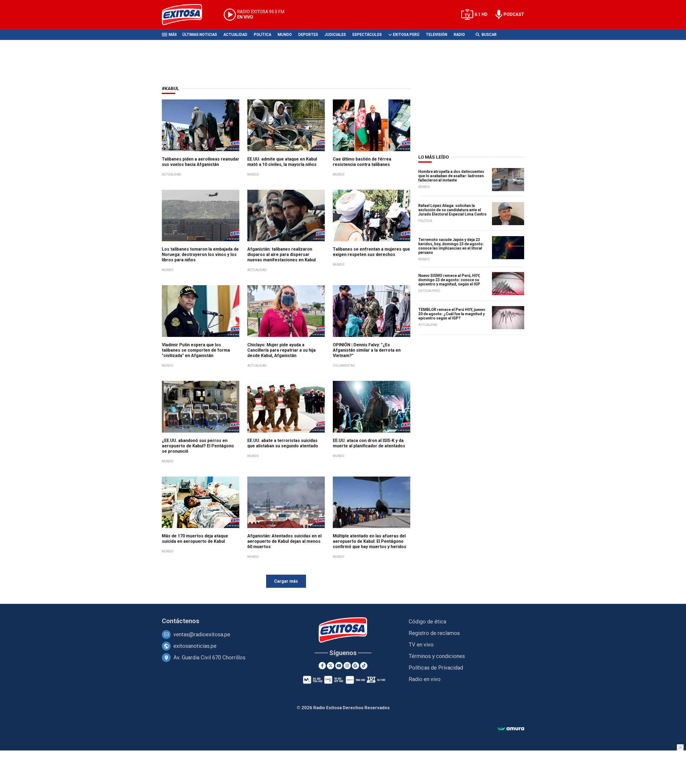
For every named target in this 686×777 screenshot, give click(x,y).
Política (262, 34)
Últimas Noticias (199, 34)
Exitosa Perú (406, 34)
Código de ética (427, 621)
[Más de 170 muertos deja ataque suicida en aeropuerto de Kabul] (200, 502)
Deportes (308, 34)
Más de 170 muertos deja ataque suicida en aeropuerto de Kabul (195, 538)
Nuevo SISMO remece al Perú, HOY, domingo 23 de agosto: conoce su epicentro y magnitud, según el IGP (449, 279)
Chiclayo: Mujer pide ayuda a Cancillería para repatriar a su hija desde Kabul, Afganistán (281, 350)
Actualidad (235, 34)
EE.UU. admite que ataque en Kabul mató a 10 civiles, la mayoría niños (282, 162)
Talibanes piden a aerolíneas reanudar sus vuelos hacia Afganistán (200, 162)
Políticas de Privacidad (436, 667)
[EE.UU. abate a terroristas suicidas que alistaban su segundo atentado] (286, 407)
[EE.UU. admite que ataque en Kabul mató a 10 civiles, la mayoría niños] (286, 125)
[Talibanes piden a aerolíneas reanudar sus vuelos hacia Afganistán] (200, 125)
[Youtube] (338, 665)
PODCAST (514, 14)
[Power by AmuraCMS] (510, 728)
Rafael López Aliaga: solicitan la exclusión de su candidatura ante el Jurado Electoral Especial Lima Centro (452, 209)
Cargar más (286, 581)
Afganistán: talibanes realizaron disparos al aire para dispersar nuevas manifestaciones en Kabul (281, 254)
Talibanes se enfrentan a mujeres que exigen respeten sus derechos (371, 252)
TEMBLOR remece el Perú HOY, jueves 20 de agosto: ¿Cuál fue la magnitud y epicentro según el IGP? (451, 313)
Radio (459, 34)
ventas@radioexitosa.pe (201, 634)
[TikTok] (363, 665)
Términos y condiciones (437, 656)
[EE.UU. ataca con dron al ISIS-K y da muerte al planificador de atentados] (371, 407)
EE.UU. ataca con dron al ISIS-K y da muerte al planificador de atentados (369, 443)
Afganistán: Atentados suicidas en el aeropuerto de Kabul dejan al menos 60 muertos (284, 541)
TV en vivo (421, 644)
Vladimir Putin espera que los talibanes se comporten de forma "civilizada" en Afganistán (196, 350)
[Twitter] (330, 665)
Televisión (436, 34)
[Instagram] (347, 665)
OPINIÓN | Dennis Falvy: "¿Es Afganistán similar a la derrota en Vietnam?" (367, 350)
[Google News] (355, 665)
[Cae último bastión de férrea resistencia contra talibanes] (371, 125)
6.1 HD (481, 14)
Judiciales (335, 34)
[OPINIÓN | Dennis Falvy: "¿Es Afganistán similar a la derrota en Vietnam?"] (371, 311)
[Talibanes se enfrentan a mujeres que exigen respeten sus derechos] (371, 215)
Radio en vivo (425, 679)
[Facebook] (322, 665)
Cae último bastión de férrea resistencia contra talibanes (362, 162)
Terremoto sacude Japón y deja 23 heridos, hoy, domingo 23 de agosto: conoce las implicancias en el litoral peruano (451, 246)
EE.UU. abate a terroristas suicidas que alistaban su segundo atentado (282, 443)
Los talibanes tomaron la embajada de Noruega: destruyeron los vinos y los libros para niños (200, 254)
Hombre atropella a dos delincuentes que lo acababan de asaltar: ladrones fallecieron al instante (451, 175)
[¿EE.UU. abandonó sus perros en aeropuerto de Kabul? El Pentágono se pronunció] (200, 407)
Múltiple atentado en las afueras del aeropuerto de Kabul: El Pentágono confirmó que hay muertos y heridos (369, 541)
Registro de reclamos (434, 633)
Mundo (285, 34)
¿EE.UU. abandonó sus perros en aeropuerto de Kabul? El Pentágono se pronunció (198, 446)
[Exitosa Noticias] (186, 14)
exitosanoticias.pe (195, 646)
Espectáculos (367, 34)
